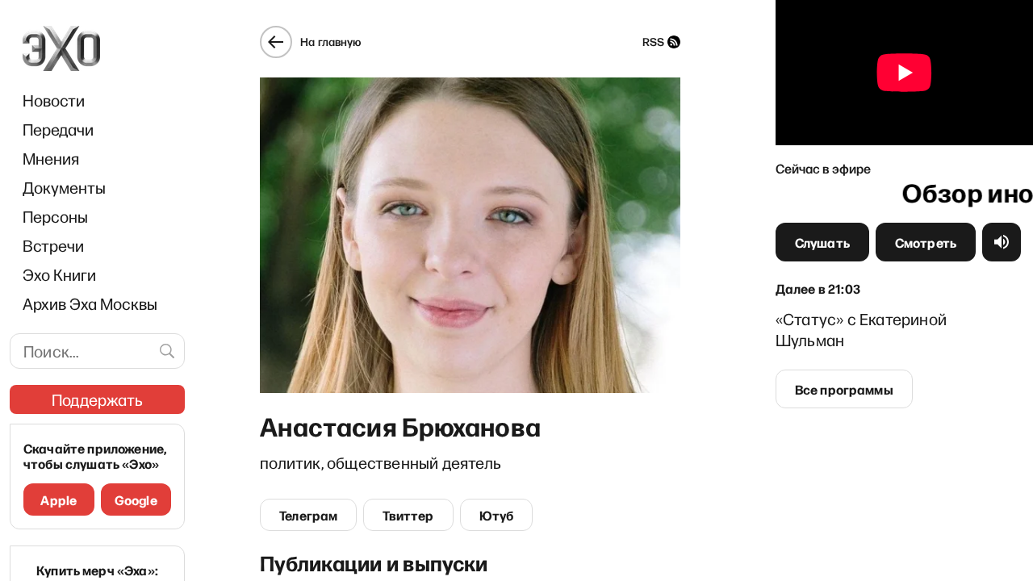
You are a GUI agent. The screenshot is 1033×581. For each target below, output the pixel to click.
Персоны (55, 216)
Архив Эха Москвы (90, 303)
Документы (64, 187)
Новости (54, 100)
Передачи (58, 129)
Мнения (51, 158)
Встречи (53, 245)
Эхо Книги (59, 274)
